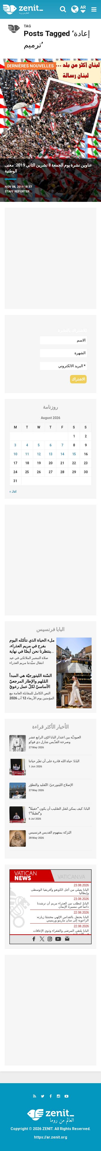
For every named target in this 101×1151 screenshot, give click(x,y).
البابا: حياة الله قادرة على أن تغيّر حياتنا (54, 761)
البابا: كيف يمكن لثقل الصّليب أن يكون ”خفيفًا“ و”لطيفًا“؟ (59, 811)
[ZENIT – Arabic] (28, 9)
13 (50, 454)
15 (74, 454)
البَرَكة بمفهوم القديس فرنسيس (50, 832)
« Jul (12, 491)
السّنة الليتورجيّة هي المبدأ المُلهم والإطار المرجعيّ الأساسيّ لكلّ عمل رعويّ (30, 681)
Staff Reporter (17, 191)
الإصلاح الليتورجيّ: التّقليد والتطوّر (51, 785)
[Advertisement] (50, 258)
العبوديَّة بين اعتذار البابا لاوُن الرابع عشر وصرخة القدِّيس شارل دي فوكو (55, 739)
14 (62, 454)
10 (15, 454)
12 (39, 454)
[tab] (30, 876)
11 (27, 454)
